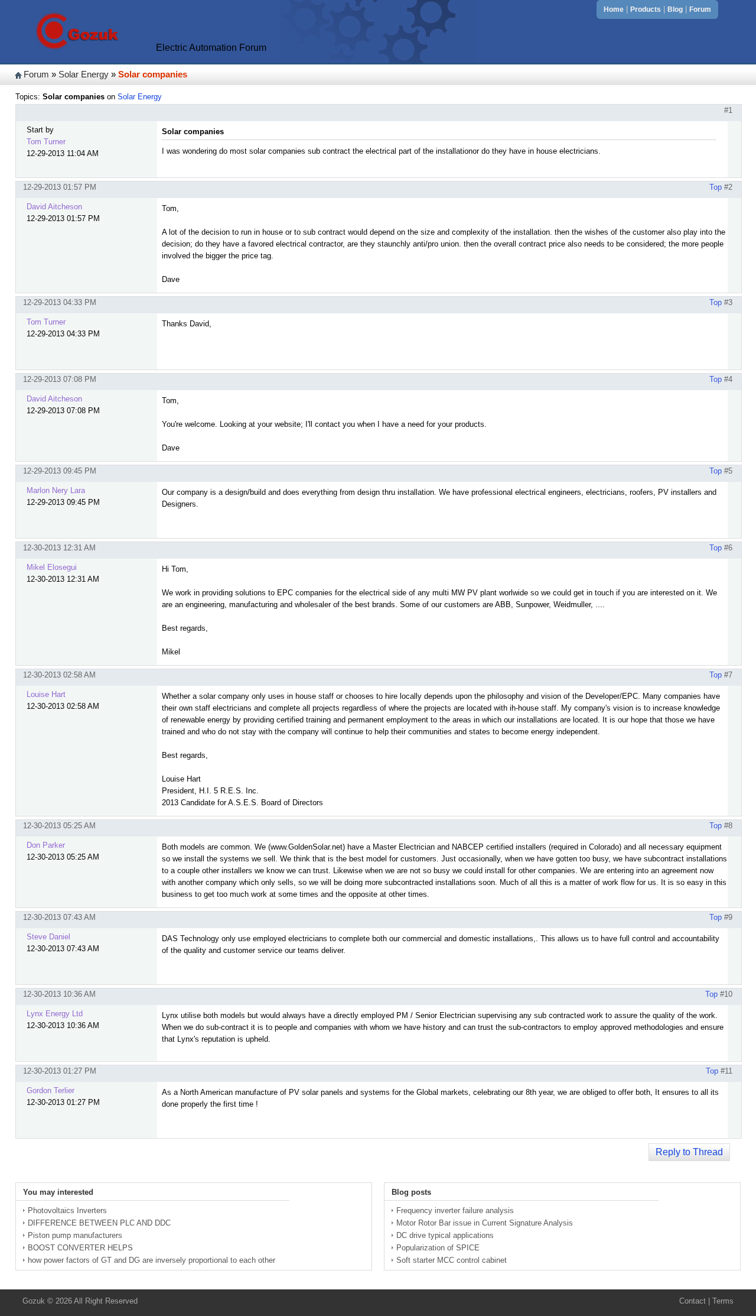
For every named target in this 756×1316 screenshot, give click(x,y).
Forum (700, 9)
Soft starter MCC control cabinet (451, 1260)
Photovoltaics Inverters (67, 1210)
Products (645, 9)
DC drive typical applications (445, 1235)
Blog (675, 9)
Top (715, 187)
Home (614, 9)
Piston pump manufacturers (75, 1235)
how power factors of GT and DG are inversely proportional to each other (151, 1260)
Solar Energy (83, 74)
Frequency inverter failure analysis (455, 1210)
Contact (692, 1300)
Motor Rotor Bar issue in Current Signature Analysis (484, 1222)
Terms (723, 1300)
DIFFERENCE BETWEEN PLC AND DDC (99, 1222)
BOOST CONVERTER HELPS (80, 1247)
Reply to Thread (689, 1152)
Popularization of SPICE (438, 1247)
